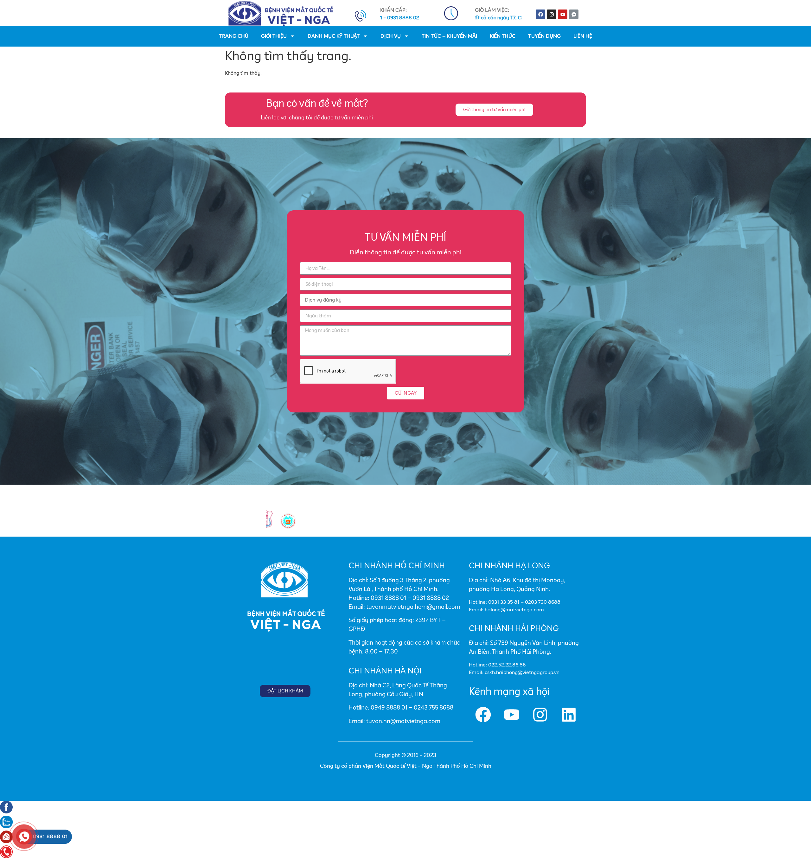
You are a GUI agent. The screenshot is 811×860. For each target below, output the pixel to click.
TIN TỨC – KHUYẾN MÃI (449, 36)
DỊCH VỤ (390, 36)
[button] (494, 110)
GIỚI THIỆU (274, 36)
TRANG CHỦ (233, 36)
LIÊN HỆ (582, 36)
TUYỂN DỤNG (544, 36)
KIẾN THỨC (502, 36)
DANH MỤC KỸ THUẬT (334, 36)
